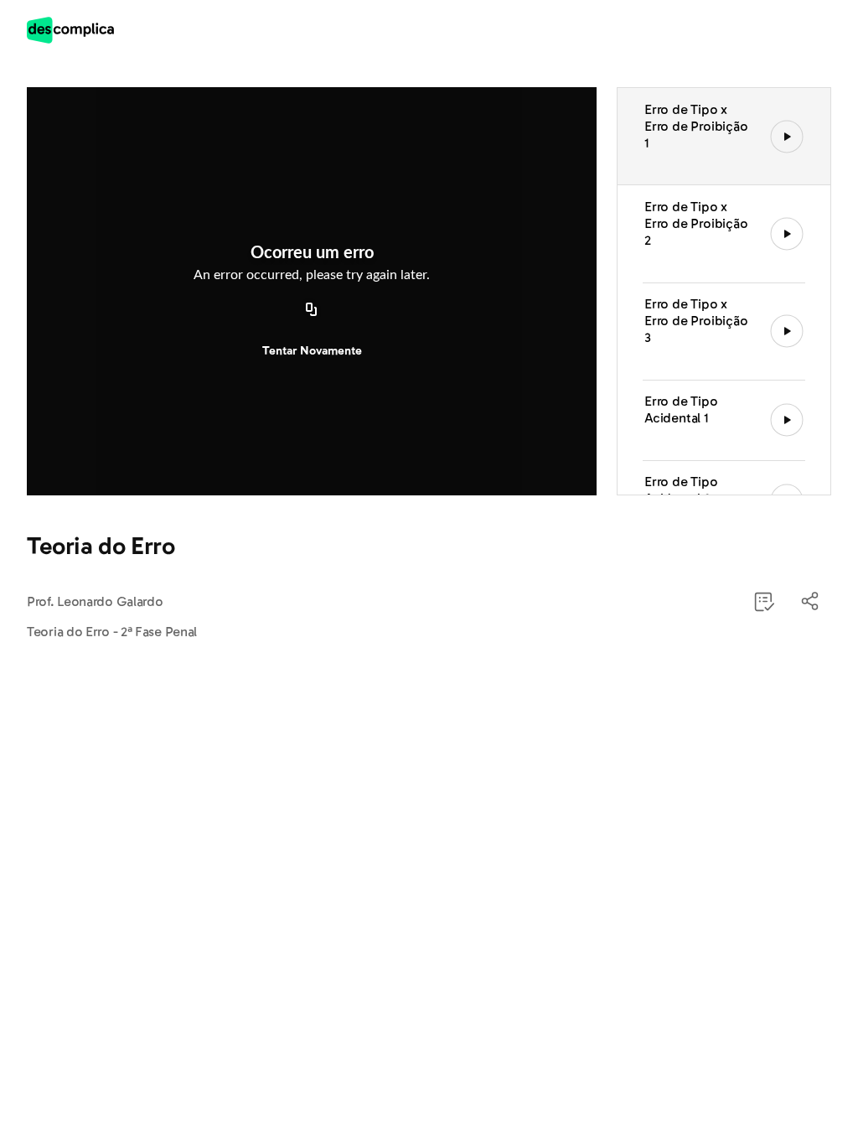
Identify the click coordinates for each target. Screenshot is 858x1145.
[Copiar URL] (311, 311)
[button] (811, 602)
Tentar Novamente (312, 351)
